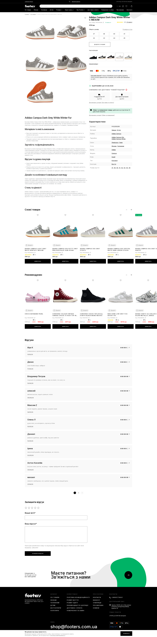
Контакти (129, 10)
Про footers (80, 10)
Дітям (51, 10)
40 (114, 34)
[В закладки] (85, 18)
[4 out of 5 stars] (35, 508)
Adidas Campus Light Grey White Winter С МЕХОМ (35, 249)
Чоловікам (44, 10)
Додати (30, 245)
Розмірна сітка (127, 29)
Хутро (119, 130)
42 (94, 38)
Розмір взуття (72, 600)
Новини (96, 608)
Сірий (113, 157)
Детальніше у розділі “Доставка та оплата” (101, 102)
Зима (120, 142)
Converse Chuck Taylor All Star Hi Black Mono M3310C (91, 314)
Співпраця (97, 602)
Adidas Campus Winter (119, 139)
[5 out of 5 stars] (38, 508)
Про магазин (120, 10)
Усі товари (28, 10)
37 (94, 34)
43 (104, 38)
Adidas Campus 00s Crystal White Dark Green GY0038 (119, 249)
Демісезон (115, 142)
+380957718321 (29, 1)
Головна (27, 14)
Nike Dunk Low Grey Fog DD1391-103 (118, 314)
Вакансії (96, 600)
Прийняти (126, 633)
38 (104, 34)
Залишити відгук (38, 553)
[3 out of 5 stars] (32, 508)
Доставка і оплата (93, 10)
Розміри (58, 10)
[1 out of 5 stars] (26, 508)
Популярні (54, 610)
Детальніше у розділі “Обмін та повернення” (102, 115)
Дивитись (37, 261)
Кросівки (115, 160)
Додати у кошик (99, 44)
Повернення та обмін (107, 10)
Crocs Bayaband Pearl (34, 314)
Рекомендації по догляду (77, 605)
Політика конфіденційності (78, 597)
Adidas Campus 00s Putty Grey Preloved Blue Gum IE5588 (65, 249)
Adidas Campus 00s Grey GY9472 (90, 249)
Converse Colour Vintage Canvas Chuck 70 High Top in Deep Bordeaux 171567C (64, 314)
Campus (114, 153)
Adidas (114, 150)
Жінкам (36, 10)
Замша (114, 130)
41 (124, 34)
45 (124, 38)
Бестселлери (55, 608)
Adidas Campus (116, 134)
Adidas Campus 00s (118, 137)
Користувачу (69, 10)
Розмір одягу (72, 602)
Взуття (114, 164)
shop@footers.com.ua (73, 627)
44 (114, 38)
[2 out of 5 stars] (29, 508)
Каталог (53, 594)
